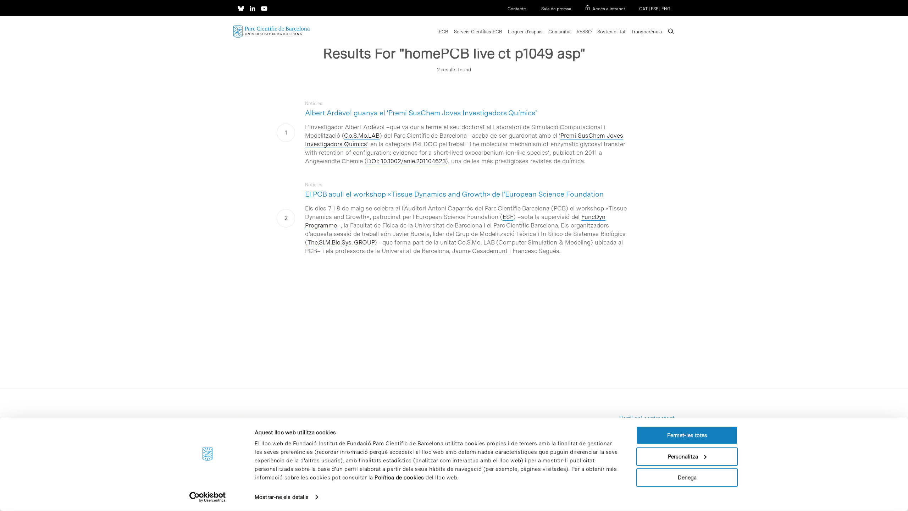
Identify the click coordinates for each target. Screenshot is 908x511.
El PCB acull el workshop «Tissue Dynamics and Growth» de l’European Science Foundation (454, 194)
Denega (687, 477)
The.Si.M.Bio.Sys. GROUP (341, 242)
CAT (643, 8)
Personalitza (683, 456)
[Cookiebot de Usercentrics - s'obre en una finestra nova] (208, 497)
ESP (654, 8)
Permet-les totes (687, 435)
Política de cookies (399, 477)
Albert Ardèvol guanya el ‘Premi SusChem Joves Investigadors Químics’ (421, 113)
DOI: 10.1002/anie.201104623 (406, 161)
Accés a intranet (608, 8)
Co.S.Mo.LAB (362, 135)
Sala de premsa (555, 8)
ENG (665, 8)
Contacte (517, 8)
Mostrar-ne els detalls (282, 497)
